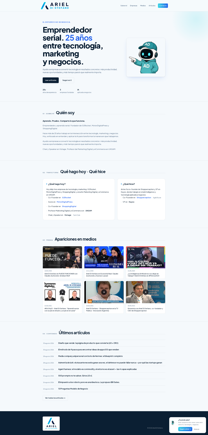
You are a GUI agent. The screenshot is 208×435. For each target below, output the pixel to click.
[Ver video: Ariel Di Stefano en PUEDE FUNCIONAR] (62, 257)
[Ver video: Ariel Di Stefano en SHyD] (62, 292)
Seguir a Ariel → (185, 429)
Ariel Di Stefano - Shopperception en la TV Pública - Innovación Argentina (102, 309)
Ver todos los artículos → (55, 398)
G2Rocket (66, 197)
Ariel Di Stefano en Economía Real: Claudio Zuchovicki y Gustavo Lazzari (102, 275)
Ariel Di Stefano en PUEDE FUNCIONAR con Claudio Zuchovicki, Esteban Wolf (61, 275)
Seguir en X (67, 80)
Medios (143, 6)
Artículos (152, 6)
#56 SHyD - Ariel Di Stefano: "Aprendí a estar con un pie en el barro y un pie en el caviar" (62, 309)
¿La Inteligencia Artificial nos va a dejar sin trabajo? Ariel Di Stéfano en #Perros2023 (143, 275)
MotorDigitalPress (65, 202)
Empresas (133, 6)
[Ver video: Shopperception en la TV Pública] (104, 292)
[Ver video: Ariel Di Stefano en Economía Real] (104, 257)
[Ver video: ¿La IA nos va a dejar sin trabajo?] (145, 257)
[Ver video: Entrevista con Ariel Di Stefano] (145, 292)
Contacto (163, 6)
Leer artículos (50, 80)
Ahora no (196, 429)
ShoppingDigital (69, 206)
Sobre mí (124, 6)
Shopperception (144, 197)
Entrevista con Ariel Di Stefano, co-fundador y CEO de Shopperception (145, 309)
